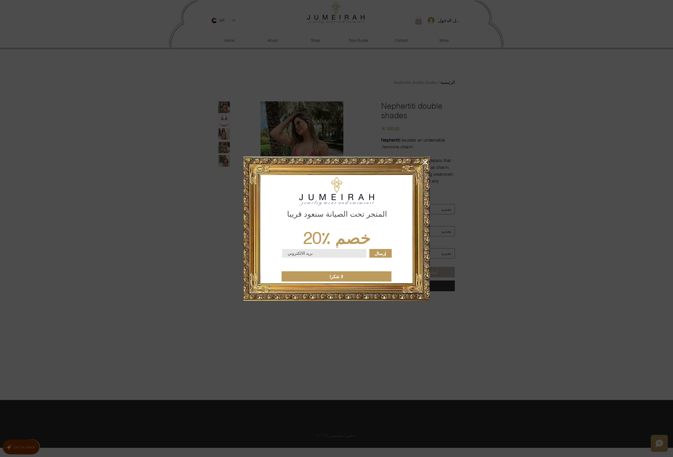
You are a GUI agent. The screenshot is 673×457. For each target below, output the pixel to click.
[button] (425, 162)
